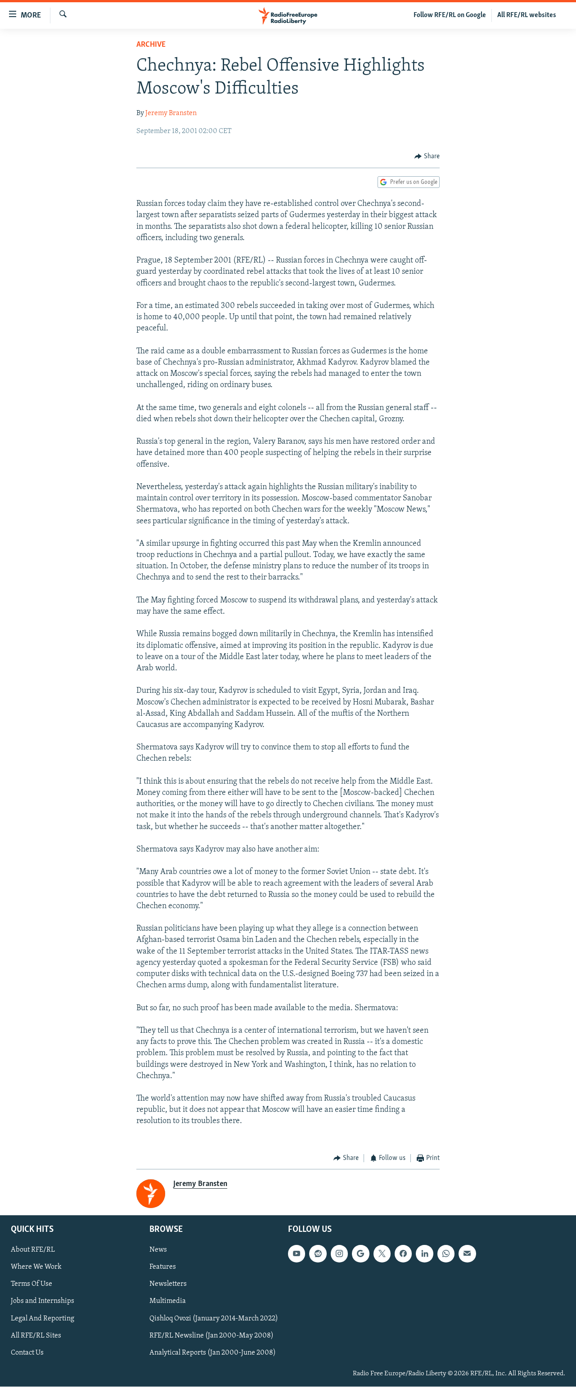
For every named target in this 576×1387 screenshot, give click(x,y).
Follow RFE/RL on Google (450, 15)
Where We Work (36, 1267)
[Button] (427, 156)
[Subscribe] (467, 1253)
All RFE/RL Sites (36, 1335)
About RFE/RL (33, 1250)
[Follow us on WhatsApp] (445, 1253)
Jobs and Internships (42, 1301)
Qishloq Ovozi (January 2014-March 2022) (213, 1318)
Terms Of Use (31, 1284)
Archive (151, 45)
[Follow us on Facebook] (403, 1253)
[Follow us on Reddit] (317, 1253)
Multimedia (167, 1301)
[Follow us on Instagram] (339, 1253)
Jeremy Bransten (171, 113)
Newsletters (168, 1284)
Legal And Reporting (42, 1318)
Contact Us (27, 1352)
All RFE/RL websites (526, 15)
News (158, 1250)
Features (162, 1267)
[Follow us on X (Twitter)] (382, 1253)
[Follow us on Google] (360, 1253)
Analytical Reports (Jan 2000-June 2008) (212, 1352)
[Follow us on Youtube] (296, 1253)
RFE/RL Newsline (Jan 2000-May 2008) (211, 1335)
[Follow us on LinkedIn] (424, 1253)
